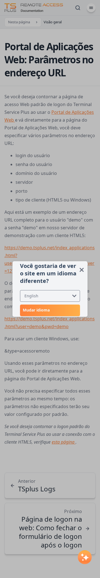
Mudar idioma (36, 310)
